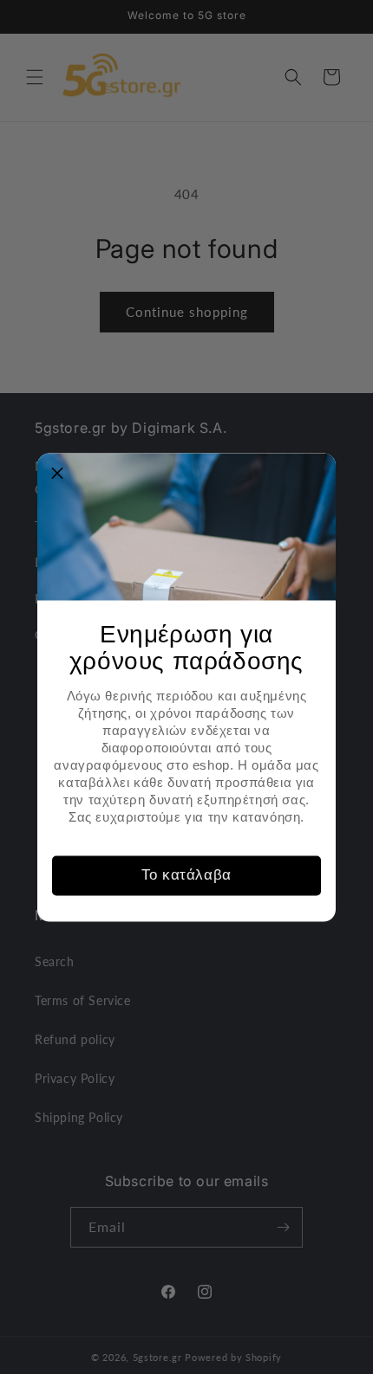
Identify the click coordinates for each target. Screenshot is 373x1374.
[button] (57, 473)
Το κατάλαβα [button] (186, 875)
